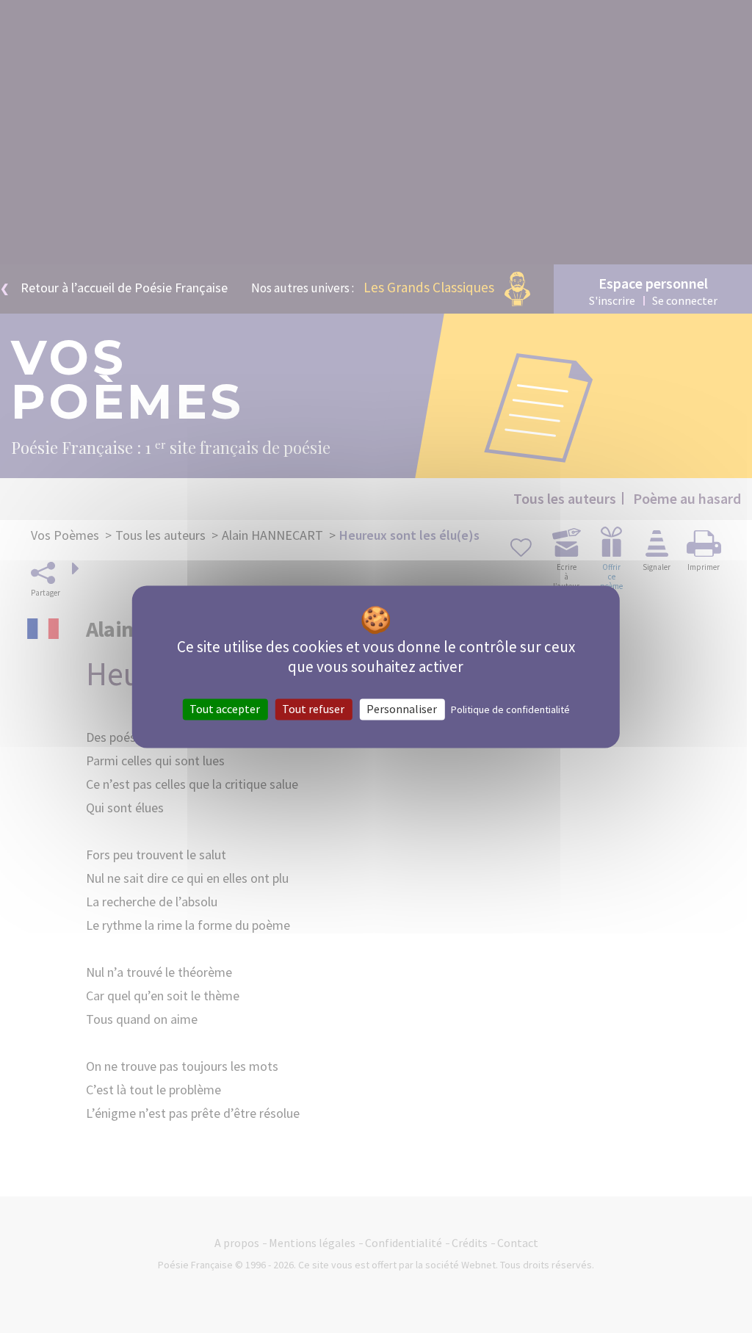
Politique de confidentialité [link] (510, 709)
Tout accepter (224, 708)
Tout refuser (313, 708)
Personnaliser (401, 708)
